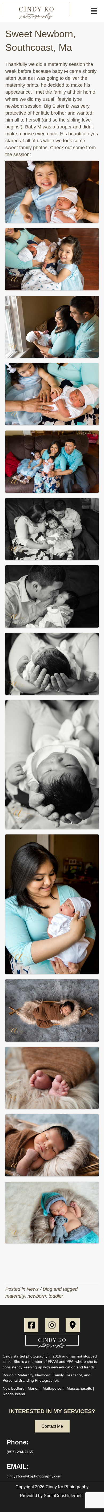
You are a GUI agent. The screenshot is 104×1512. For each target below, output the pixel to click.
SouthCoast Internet (62, 1495)
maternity (15, 1296)
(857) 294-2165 (20, 1452)
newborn (36, 1296)
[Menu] (93, 11)
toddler (56, 1296)
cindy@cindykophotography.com (34, 1476)
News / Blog (39, 1289)
